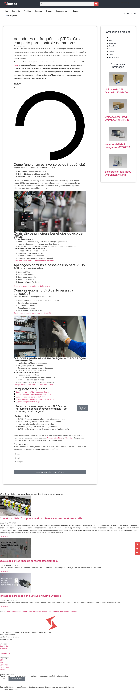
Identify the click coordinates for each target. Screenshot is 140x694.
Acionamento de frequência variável (63, 612)
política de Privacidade (9, 689)
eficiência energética (15, 612)
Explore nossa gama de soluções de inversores (32, 286)
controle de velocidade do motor (36, 612)
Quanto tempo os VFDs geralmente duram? (32, 392)
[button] (14, 88)
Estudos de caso (62, 11)
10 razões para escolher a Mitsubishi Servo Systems (30, 595)
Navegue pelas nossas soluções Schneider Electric (33, 385)
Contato (76, 11)
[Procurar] (96, 4)
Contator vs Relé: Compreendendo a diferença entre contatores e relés (41, 518)
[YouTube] (131, 13)
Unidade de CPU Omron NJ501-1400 (116, 91)
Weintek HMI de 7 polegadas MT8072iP (117, 146)
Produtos (27, 11)
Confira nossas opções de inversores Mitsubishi (32, 313)
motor (16, 65)
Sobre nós (16, 11)
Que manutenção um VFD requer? (29, 402)
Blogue (49, 11)
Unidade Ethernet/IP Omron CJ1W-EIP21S (117, 118)
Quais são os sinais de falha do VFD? (30, 397)
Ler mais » (4, 537)
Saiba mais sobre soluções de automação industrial (34, 261)
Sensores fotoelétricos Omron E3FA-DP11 (118, 173)
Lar (6, 11)
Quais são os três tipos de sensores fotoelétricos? (29, 560)
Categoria (38, 11)
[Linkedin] (124, 13)
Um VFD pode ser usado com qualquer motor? (34, 394)
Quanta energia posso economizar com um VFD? (35, 399)
